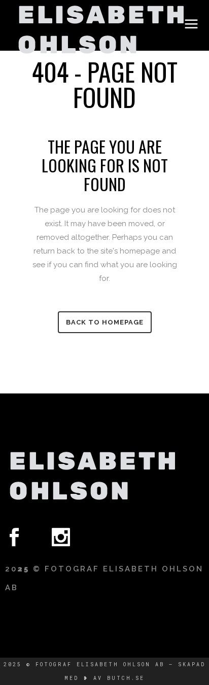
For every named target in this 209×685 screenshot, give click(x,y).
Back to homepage (105, 322)
